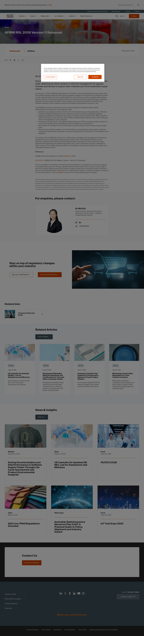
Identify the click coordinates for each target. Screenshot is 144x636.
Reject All (80, 77)
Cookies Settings (50, 77)
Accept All (95, 77)
